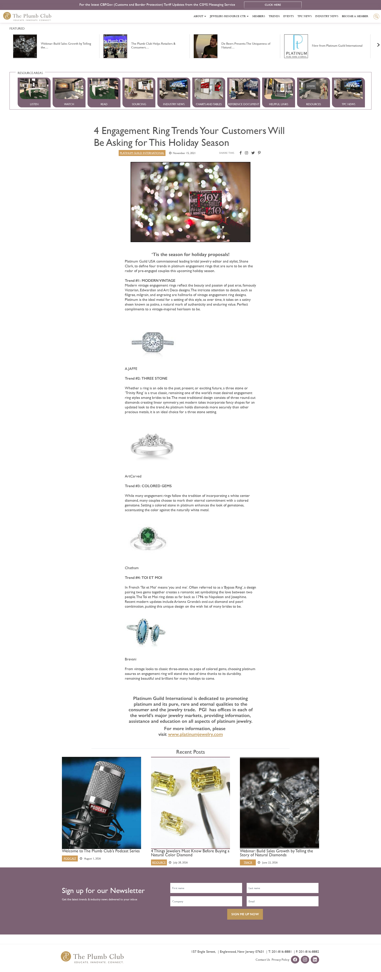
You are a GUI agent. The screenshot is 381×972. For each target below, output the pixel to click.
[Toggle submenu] (205, 16)
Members (258, 16)
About (198, 16)
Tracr (248, 862)
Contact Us (263, 959)
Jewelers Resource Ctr (228, 16)
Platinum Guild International (142, 153)
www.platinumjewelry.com (195, 734)
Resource (159, 862)
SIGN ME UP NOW (245, 914)
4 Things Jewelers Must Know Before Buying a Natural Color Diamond (190, 853)
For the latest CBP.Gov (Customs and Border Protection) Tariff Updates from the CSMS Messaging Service (157, 4)
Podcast (70, 858)
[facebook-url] (295, 960)
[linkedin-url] (315, 960)
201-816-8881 (282, 951)
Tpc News (304, 16)
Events (288, 16)
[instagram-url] (305, 960)
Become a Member (355, 16)
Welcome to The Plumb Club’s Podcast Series (101, 851)
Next (373, 44)
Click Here (273, 5)
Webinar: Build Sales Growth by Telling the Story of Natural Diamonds (276, 853)
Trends (274, 16)
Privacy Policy (280, 959)
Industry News (326, 16)
